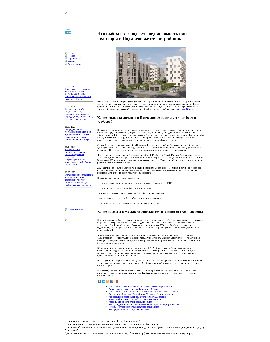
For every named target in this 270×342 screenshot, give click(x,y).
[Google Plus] (116, 281)
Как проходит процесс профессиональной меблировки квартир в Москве (144, 304)
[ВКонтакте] (99, 281)
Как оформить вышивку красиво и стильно (129, 309)
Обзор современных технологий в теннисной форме (134, 289)
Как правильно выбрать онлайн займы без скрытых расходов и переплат (143, 291)
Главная (71, 53)
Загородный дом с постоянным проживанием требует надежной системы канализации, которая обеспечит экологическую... (78, 134)
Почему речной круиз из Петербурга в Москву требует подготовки (141, 294)
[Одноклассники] (107, 281)
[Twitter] (103, 281)
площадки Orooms (184, 109)
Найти (68, 33)
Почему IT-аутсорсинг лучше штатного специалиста (134, 307)
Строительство (74, 58)
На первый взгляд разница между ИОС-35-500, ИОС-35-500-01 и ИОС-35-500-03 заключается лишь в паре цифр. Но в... (78, 94)
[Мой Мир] (111, 281)
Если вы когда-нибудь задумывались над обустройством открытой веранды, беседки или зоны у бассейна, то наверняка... (79, 114)
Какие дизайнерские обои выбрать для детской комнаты (136, 299)
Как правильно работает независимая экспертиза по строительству (141, 286)
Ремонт (71, 61)
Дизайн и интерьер (76, 64)
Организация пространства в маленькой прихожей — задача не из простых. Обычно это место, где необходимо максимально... (79, 180)
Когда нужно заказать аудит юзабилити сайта (130, 302)
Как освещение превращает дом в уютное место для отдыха (137, 297)
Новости (71, 56)
